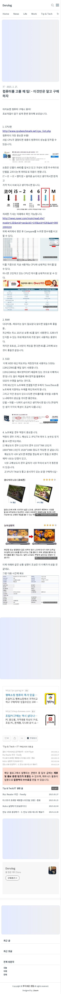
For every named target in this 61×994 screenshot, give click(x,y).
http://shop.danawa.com (18, 711)
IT (4, 86)
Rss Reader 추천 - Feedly (12, 755)
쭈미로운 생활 (28, 986)
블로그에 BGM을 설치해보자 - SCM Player (18, 751)
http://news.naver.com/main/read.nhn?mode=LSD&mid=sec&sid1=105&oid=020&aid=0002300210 (30, 222)
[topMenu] (57, 4)
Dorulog (7, 5)
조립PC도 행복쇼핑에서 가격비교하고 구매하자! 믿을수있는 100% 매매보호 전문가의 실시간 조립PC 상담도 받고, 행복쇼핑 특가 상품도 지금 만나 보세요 (22, 700)
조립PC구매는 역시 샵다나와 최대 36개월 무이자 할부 (21, 715)
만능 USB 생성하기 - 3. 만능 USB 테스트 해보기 (20, 764)
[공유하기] (14, 738)
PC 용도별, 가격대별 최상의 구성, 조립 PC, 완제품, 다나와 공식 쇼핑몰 (22, 721)
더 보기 (54, 788)
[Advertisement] (30, 51)
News (16, 13)
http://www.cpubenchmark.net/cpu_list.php (27, 131)
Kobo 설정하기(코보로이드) (13, 761)
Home (6, 13)
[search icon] (52, 5)
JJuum (35, 990)
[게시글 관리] (22, 738)
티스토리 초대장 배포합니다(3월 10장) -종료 (19, 758)
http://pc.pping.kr (15, 690)
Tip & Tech (46, 13)
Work (34, 13)
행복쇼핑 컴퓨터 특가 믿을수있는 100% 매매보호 (21, 695)
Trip (59, 13)
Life (25, 13)
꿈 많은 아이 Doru (13, 872)
